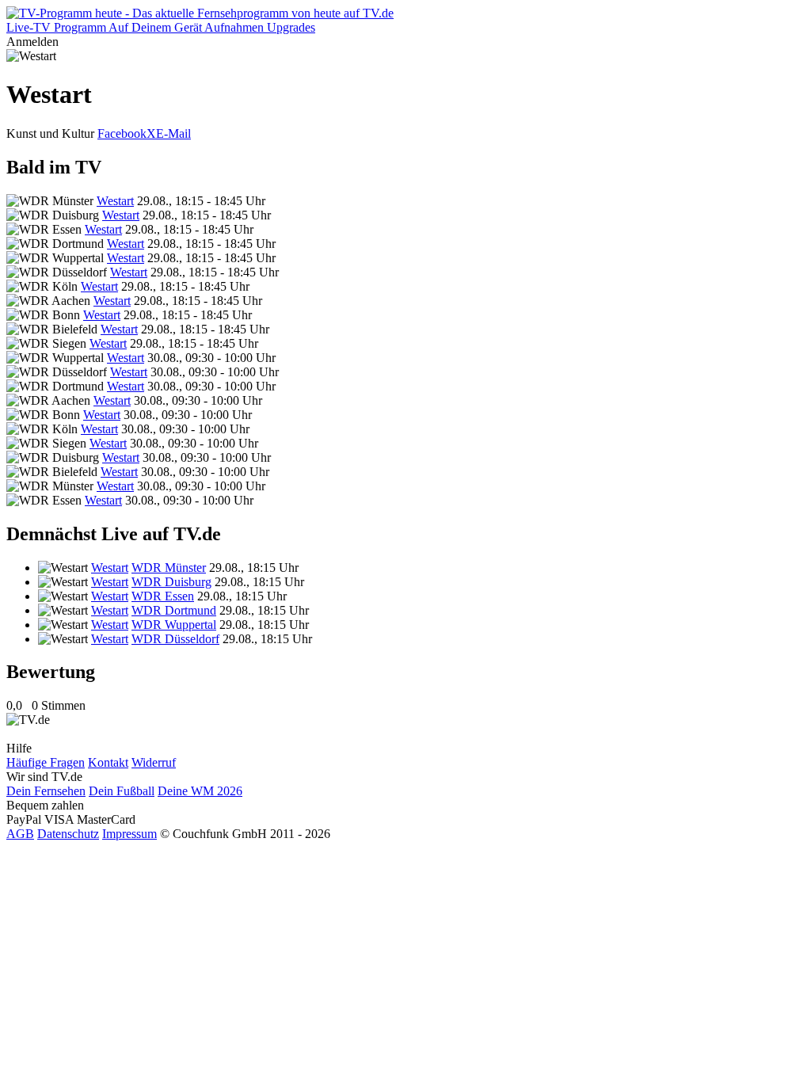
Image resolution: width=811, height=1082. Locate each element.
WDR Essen (162, 596)
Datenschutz (68, 833)
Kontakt (108, 762)
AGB (20, 833)
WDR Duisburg (171, 582)
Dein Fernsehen (46, 791)
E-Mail (173, 133)
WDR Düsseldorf (175, 639)
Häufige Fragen (45, 762)
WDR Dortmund (173, 610)
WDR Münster (168, 567)
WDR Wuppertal (173, 624)
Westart (115, 201)
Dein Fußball (121, 791)
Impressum (129, 833)
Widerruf (153, 762)
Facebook (122, 133)
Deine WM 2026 (200, 791)
